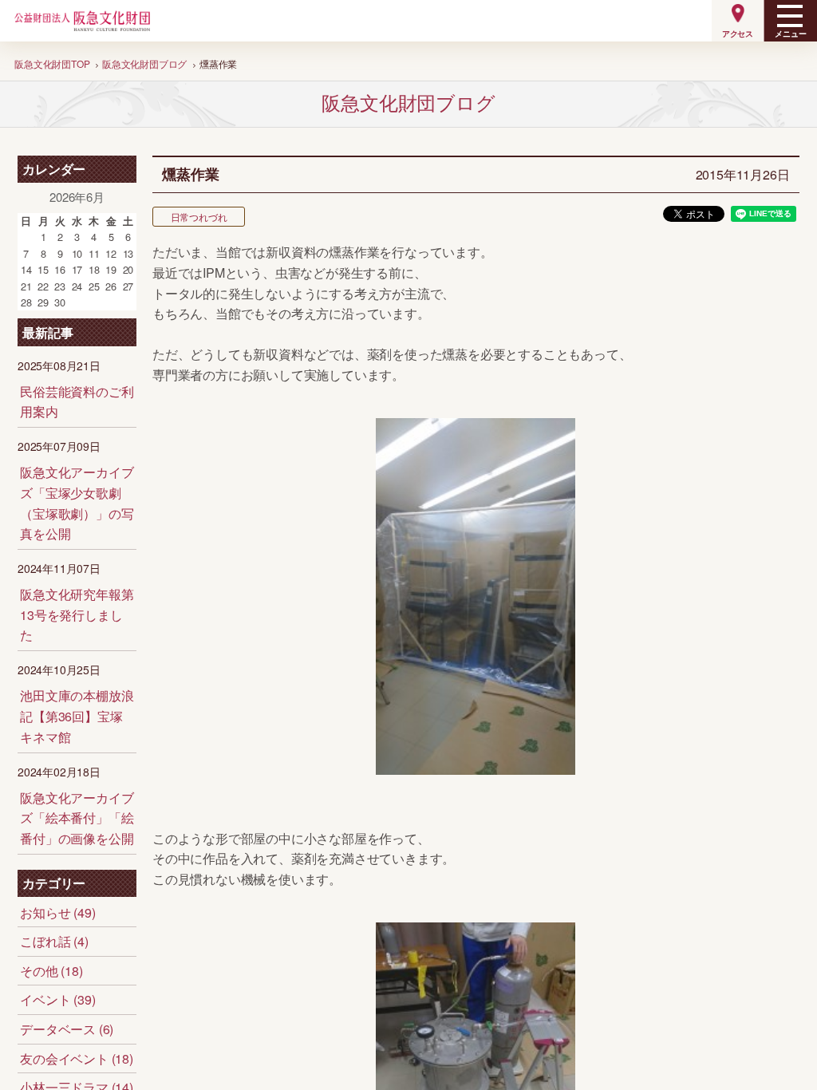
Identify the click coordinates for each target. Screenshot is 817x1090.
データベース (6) (66, 1029)
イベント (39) (57, 999)
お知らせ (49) (57, 912)
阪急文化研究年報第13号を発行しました (76, 614)
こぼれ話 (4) (54, 941)
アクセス (737, 33)
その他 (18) (51, 971)
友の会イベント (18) (76, 1058)
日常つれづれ (199, 216)
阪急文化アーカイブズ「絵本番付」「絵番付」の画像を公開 (76, 817)
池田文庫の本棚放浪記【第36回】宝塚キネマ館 (76, 715)
